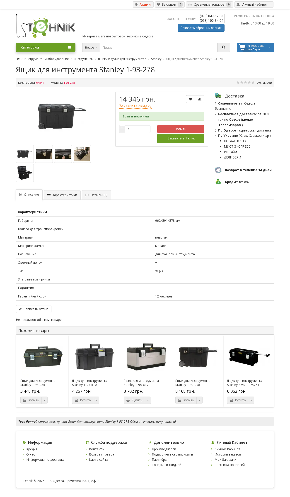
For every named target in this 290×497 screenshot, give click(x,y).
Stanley (156, 59)
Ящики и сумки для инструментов (122, 59)
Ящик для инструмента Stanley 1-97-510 (89, 383)
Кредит (31, 449)
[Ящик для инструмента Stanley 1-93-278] (62, 116)
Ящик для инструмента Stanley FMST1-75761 (244, 383)
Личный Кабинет (227, 449)
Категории (30, 47)
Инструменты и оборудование (46, 59)
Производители (164, 449)
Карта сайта (98, 459)
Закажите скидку (135, 105)
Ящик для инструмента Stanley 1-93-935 (38, 383)
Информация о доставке (45, 459)
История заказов (228, 454)
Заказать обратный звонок (201, 28)
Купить (180, 129)
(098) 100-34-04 (211, 20)
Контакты (96, 449)
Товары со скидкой (166, 465)
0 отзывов (264, 82)
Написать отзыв (35, 309)
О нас (30, 454)
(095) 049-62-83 (211, 16)
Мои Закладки (225, 459)
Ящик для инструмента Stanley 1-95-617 (141, 383)
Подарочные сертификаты (172, 454)
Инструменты (83, 59)
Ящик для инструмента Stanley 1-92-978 (192, 383)
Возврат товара (101, 454)
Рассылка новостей (230, 465)
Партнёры (159, 459)
